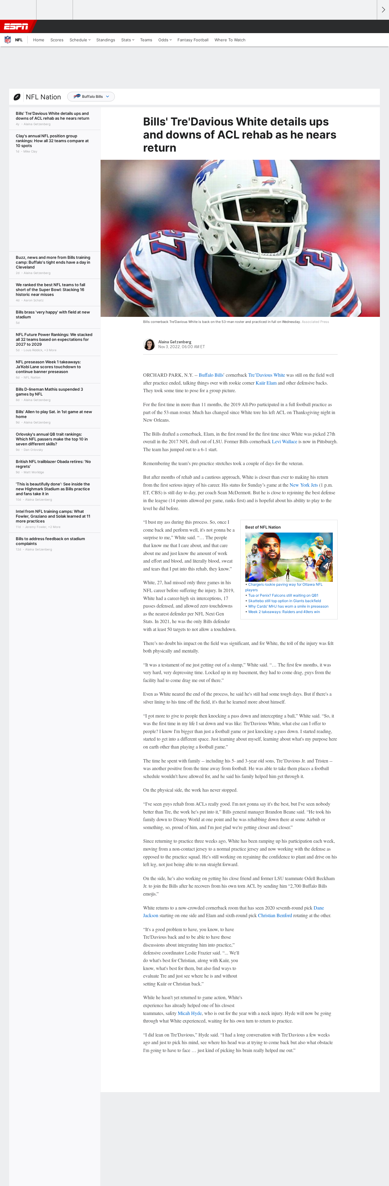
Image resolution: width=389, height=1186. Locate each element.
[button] (369, 26)
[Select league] (18, 10)
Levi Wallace (284, 441)
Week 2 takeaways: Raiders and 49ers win (284, 611)
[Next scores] (383, 10)
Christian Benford (275, 915)
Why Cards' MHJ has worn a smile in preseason (288, 606)
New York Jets (304, 485)
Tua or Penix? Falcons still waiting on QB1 (283, 595)
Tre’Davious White (266, 375)
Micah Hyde (190, 1013)
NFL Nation (43, 97)
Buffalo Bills (92, 96)
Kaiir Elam (266, 382)
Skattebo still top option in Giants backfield (284, 600)
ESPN (16, 26)
